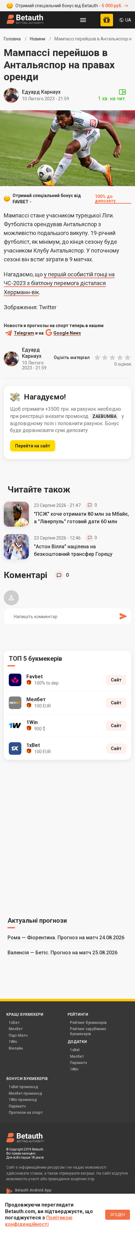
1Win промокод (23, 1100)
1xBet (75, 1050)
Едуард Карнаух (41, 92)
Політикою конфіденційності (39, 1221)
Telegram (24, 333)
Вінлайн (16, 1048)
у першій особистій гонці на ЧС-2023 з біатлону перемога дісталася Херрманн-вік (59, 283)
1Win (13, 1042)
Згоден (117, 1215)
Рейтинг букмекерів (88, 1022)
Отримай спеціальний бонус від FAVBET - (64, 198)
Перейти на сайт (32, 445)
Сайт (116, 679)
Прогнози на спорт (26, 1112)
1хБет (14, 1022)
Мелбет (16, 1029)
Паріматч (78, 1063)
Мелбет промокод (25, 1093)
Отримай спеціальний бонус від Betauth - (68, 5)
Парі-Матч (18, 1035)
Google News (67, 333)
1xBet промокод (23, 1087)
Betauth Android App (33, 1190)
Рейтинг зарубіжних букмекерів (88, 1031)
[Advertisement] (67, 837)
